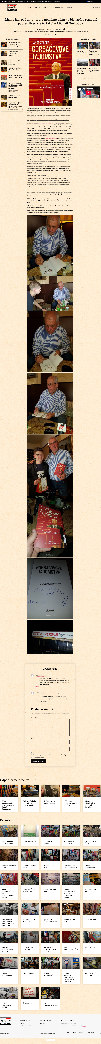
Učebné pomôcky (29, 973)
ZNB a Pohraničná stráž (50, 1004)
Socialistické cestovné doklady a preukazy (50, 949)
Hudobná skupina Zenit (81, 52)
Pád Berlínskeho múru (50, 890)
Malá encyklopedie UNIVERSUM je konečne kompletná (14, 44)
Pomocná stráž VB (91, 890)
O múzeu (37, 7)
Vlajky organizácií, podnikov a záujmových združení (69, 977)
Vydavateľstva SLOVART (48, 123)
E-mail (32, 746)
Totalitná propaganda (7, 974)
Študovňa (14, 1)
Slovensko (42, 1025)
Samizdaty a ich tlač (70, 920)
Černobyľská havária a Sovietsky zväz (94, 52)
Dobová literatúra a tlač (9, 866)
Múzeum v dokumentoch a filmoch (35, 1)
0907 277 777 (23, 1023)
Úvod (29, 7)
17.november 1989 (17, 31)
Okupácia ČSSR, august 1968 (29, 890)
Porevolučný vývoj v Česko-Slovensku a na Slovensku (8, 922)
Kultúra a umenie (42, 31)
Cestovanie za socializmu (49, 842)
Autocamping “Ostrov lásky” (7, 842)
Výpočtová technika (89, 974)
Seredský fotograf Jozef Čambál (7, 949)
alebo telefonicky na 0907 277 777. (68, 1025)
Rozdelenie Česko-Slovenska (50, 920)
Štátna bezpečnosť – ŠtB (71, 948)
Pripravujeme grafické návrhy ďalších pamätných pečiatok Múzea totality (15, 105)
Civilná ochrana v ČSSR (92, 842)
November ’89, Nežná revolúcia (70, 866)
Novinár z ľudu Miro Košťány (91, 866)
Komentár (34, 718)
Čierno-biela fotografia (69, 842)
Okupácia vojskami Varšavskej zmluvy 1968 (68, 31)
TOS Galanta (90, 947)
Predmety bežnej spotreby (29, 920)
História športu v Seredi (29, 866)
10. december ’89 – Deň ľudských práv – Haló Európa (82, 71)
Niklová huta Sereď (49, 866)
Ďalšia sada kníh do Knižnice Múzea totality (14, 53)
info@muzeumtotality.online (26, 1025)
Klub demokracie (6, 1)
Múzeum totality (51, 31)
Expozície (46, 7)
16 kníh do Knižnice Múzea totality (15, 69)
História (25, 31)
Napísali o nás (21, 1)
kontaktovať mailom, (71, 1023)
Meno (32, 738)
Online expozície (88, 39)
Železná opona (28, 1003)
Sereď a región (90, 919)
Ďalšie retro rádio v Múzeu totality (14, 96)
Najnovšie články (12, 39)
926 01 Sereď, (43, 1023)
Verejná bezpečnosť (48, 974)
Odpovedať (38, 686)
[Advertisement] (11, 688)
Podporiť (69, 7)
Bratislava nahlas (29, 841)
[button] (45, 34)
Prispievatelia (48, 1)
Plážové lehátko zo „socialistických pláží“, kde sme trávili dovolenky (15, 85)
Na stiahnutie (57, 1)
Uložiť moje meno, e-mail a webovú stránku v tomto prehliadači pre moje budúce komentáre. (49, 756)
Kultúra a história (32, 31)
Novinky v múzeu (58, 7)
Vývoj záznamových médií (7, 1005)
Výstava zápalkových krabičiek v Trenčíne (15, 76)
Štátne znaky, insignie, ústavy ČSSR (94, 70)
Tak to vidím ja (84, 31)
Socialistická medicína (28, 948)
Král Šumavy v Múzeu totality (15, 61)
